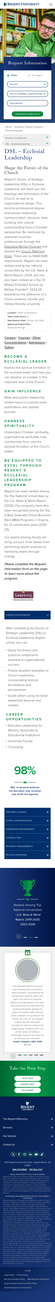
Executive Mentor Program (22, 246)
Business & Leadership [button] (15, 138)
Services (7, 1127)
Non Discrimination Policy (14, 1279)
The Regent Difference (15, 1119)
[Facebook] (19, 1154)
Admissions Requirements (20, 829)
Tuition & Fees (13, 838)
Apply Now (27, 1078)
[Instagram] (24, 1154)
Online (14, 75)
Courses (24, 338)
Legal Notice (9, 1275)
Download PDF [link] (14, 327)
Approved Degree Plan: (19, 324)
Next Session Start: (16, 320)
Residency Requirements (19, 846)
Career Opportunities (18, 615)
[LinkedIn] (30, 1154)
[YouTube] (36, 1154)
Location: (12, 312)
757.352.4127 (36, 1169)
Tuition (9, 347)
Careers (10, 338)
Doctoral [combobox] (13, 84)
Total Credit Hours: (16, 316)
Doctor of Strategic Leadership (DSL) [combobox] (26, 94)
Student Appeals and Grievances (17, 1287)
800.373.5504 (20, 1169)
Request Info (27, 1084)
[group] (27, 902)
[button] (27, 615)
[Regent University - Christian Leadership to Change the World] (27, 1106)
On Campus (37, 75)
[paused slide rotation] (18, 936)
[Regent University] (21, 4)
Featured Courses (16, 812)
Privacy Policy (22, 1275)
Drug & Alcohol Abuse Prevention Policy (20, 1283)
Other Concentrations (19, 821)
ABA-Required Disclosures (38, 1279)
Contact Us (9, 1144)
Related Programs (16, 855)
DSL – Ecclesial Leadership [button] (17, 144)
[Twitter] (13, 1154)
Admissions (37, 342)
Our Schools (9, 1136)
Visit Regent (27, 1090)
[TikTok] (41, 1154)
